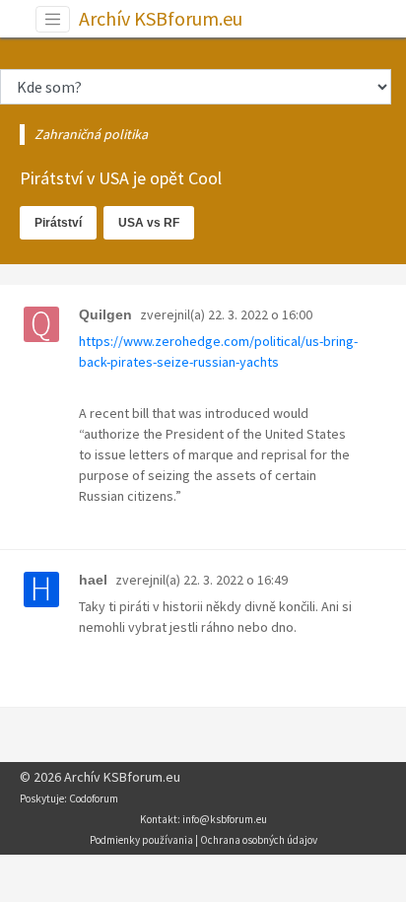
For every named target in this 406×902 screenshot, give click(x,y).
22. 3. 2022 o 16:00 (260, 314)
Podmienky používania (141, 840)
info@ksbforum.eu (224, 819)
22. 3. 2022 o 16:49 (235, 580)
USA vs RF (148, 223)
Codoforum (93, 798)
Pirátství (58, 223)
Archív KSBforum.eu (160, 18)
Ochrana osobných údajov (258, 840)
